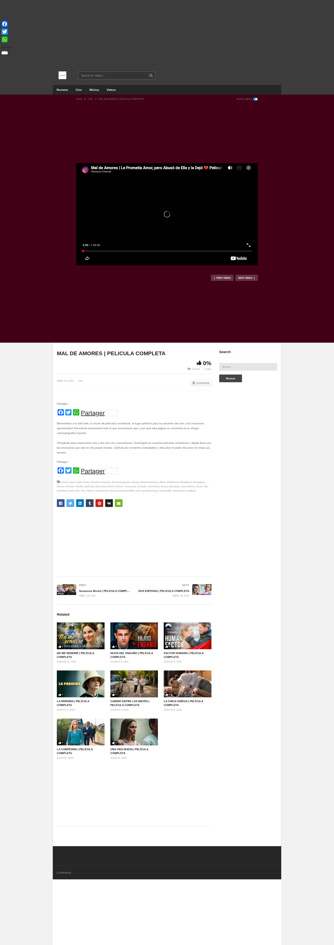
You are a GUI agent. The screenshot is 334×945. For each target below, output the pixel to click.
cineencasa (130, 486)
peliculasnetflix (126, 490)
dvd (183, 486)
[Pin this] (99, 503)
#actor (65, 482)
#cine (86, 482)
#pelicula (89, 486)
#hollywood (173, 482)
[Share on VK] (109, 503)
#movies (70, 486)
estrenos (190, 486)
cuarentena (154, 486)
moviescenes (102, 490)
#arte (79, 482)
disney (164, 486)
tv (185, 490)
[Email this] (119, 503)
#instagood (186, 482)
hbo (206, 486)
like (78, 490)
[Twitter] (7, 32)
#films (162, 482)
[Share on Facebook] (61, 503)
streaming (178, 490)
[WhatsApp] (7, 39)
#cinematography (121, 482)
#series (111, 486)
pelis (138, 490)
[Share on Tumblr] (90, 503)
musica (114, 490)
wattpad (191, 490)
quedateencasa (150, 490)
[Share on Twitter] (70, 503)
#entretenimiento (149, 482)
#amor (72, 482)
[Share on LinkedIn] (80, 503)
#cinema (106, 482)
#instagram (199, 482)
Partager (93, 413)
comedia (142, 486)
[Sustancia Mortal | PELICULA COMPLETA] (93, 590)
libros (72, 490)
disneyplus (174, 486)
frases (200, 486)
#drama (135, 482)
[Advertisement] (167, 33)
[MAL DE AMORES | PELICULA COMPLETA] (81, 635)
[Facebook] (7, 24)
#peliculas (100, 486)
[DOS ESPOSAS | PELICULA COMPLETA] (174, 590)
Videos (111, 89)
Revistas (62, 89)
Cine (79, 89)
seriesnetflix (165, 490)
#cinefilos (95, 482)
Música (94, 89)
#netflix (79, 486)
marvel (90, 490)
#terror (119, 486)
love (83, 490)
